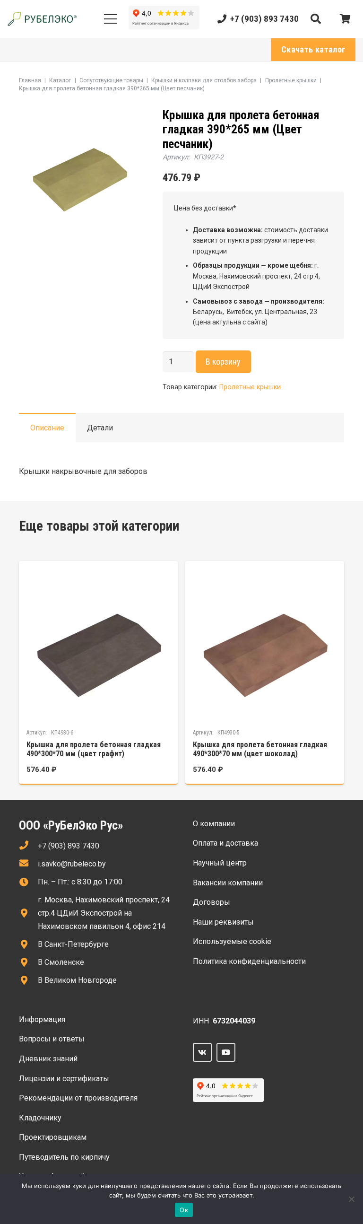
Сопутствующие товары (111, 80)
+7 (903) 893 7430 (68, 845)
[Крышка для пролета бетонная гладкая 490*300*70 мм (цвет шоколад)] (264, 672)
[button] (315, 19)
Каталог (60, 80)
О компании (214, 823)
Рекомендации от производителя (78, 1097)
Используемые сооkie (232, 941)
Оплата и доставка (225, 843)
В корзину (223, 362)
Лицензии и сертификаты (64, 1078)
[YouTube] (225, 1052)
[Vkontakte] (202, 1052)
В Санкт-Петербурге (73, 944)
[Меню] (110, 19)
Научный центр (220, 862)
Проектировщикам (52, 1137)
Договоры (211, 902)
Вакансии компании (228, 882)
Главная (30, 80)
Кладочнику (40, 1117)
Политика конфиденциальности (249, 961)
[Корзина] (345, 19)
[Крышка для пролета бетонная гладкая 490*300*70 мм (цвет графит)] (98, 672)
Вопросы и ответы (52, 1038)
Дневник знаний (48, 1058)
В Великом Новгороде (77, 980)
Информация (42, 1019)
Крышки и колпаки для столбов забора (204, 80)
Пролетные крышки (291, 80)
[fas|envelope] (28, 864)
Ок (184, 1210)
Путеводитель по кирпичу (64, 1157)
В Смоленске (61, 962)
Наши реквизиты (223, 922)
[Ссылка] (42, 19)
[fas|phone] (28, 846)
